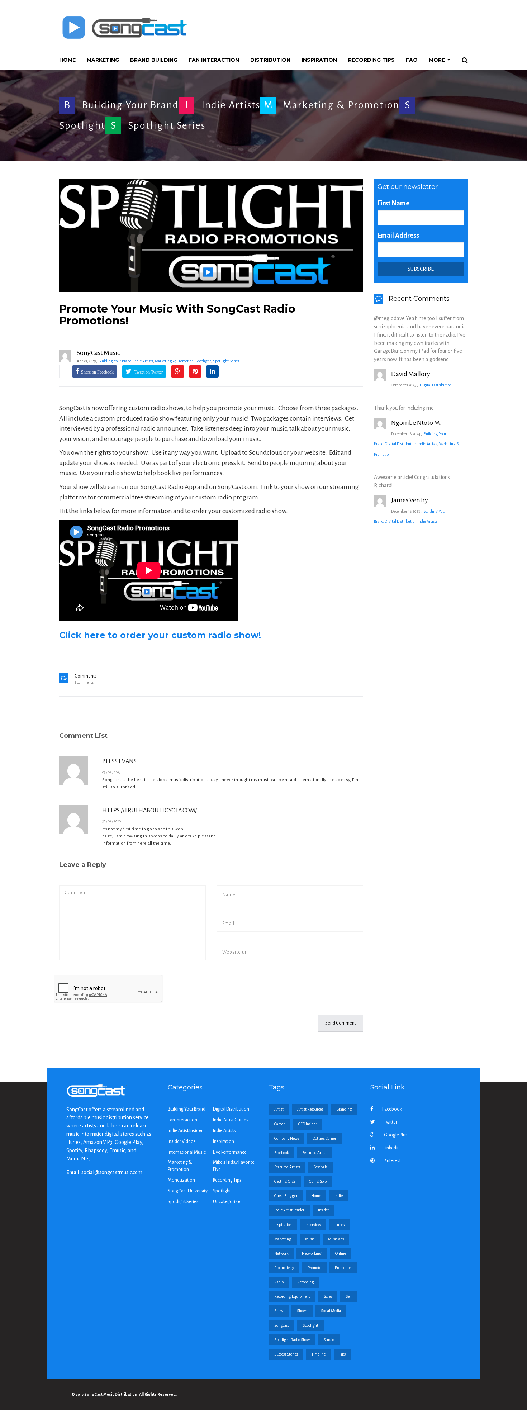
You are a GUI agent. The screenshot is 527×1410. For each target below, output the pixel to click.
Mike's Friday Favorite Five (234, 1166)
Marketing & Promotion (341, 105)
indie (338, 1195)
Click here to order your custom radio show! (160, 635)
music (309, 1239)
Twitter (390, 1122)
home (316, 1195)
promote (314, 1268)
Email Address (398, 235)
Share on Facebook (97, 372)
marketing (282, 1239)
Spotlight (82, 125)
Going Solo (318, 1181)
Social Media (331, 1311)
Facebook (392, 1109)
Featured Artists (287, 1167)
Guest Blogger (286, 1195)
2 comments (84, 682)
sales (328, 1296)
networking (312, 1253)
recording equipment (292, 1296)
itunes (339, 1225)
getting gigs (284, 1181)
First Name (393, 203)
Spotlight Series (166, 125)
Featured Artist (314, 1152)
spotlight (310, 1325)
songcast (281, 1325)
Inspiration (223, 1141)
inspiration (283, 1225)
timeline (319, 1354)
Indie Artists (230, 105)
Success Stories (286, 1354)
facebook (281, 1152)
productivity (284, 1268)
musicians (336, 1239)
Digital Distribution (436, 385)
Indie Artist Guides (230, 1119)
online (340, 1253)
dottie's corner (324, 1138)
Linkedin (392, 1147)
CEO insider (307, 1124)
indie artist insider (289, 1210)
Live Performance (230, 1152)
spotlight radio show (292, 1340)
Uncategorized (228, 1201)
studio (328, 1340)
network (281, 1253)
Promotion (343, 1268)
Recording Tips (227, 1180)
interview (313, 1225)
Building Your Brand (130, 105)
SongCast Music (98, 352)
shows (302, 1311)
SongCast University (188, 1190)
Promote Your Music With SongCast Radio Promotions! (177, 314)
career (279, 1124)
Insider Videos (182, 1141)
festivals (320, 1167)
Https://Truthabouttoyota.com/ (149, 810)
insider (323, 1210)
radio (279, 1282)
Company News (286, 1138)
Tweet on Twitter (148, 372)
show (278, 1311)
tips (342, 1354)
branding (344, 1109)
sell (349, 1296)
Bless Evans (119, 761)
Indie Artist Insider (185, 1130)
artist (279, 1109)
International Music (187, 1152)
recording (305, 1282)
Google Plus (396, 1135)
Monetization (181, 1180)
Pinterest (392, 1160)
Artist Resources (310, 1109)
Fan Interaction (182, 1119)
